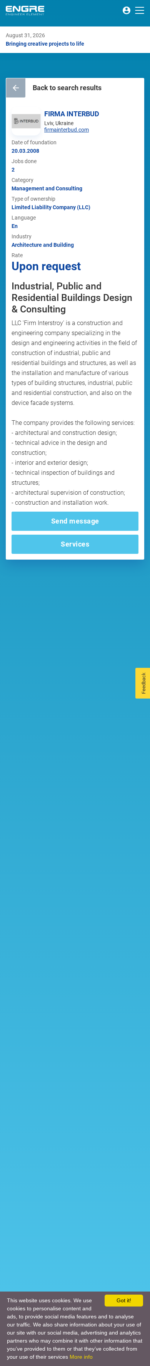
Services (75, 544)
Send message (75, 521)
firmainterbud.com (66, 130)
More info (81, 1357)
